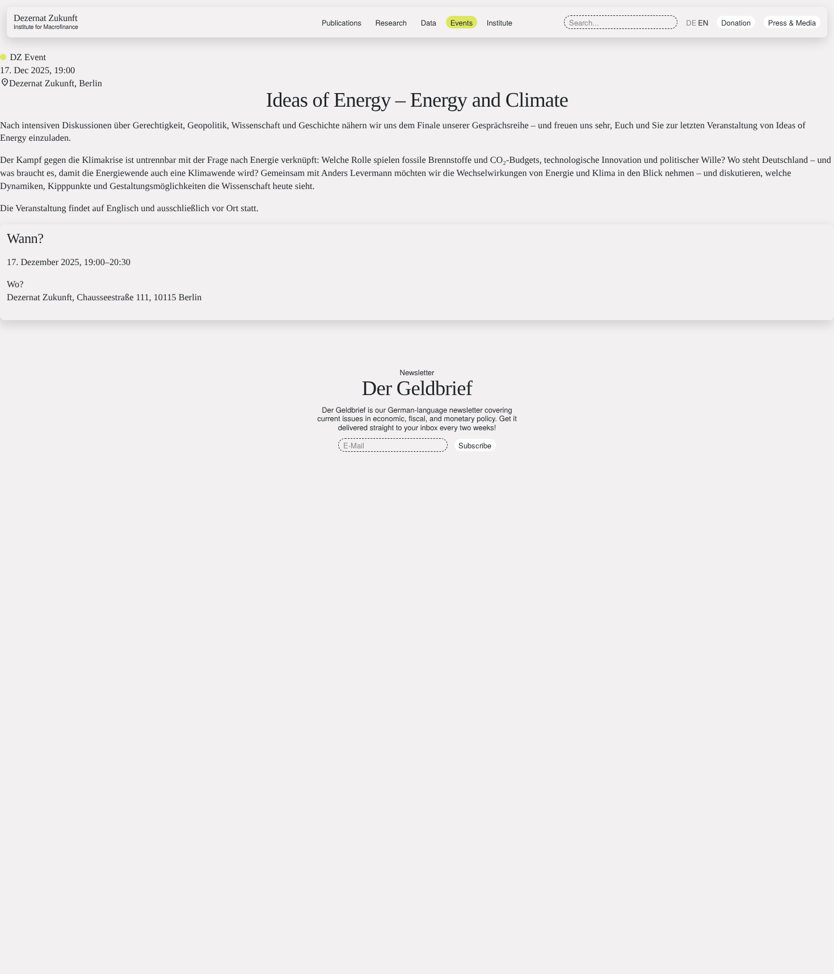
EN (703, 22)
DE (691, 22)
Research (391, 22)
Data (428, 22)
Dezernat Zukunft (46, 22)
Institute (499, 22)
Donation (736, 22)
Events (461, 22)
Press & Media (792, 22)
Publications (341, 22)
